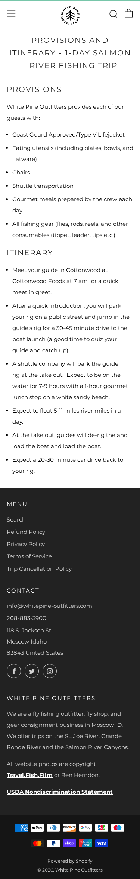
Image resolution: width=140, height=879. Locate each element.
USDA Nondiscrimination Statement (60, 791)
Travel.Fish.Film (30, 775)
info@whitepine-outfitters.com (49, 605)
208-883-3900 (26, 618)
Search (16, 519)
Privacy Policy (26, 544)
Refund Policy (26, 531)
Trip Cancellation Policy (39, 568)
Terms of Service (29, 556)
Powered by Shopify (70, 861)
